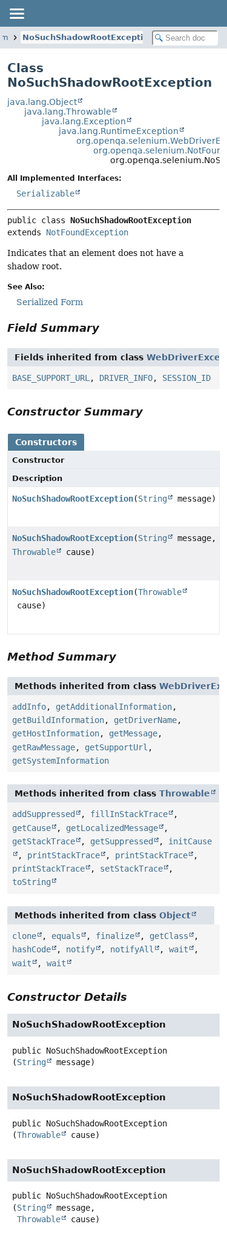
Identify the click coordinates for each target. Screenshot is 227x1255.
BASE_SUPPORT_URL (51, 378)
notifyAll (132, 949)
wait (178, 949)
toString (31, 882)
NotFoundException (87, 232)
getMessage (133, 733)
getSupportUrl (116, 747)
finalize (115, 936)
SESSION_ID (186, 378)
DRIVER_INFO (126, 378)
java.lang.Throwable (67, 111)
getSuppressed (121, 841)
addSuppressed (43, 814)
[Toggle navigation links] (16, 13)
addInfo (29, 707)
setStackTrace (131, 868)
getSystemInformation (60, 760)
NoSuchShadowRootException (88, 37)
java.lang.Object (42, 102)
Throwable (34, 552)
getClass (169, 936)
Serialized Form (49, 302)
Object (175, 915)
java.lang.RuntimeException (119, 131)
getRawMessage (43, 747)
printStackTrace (63, 855)
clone (24, 936)
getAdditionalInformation (114, 707)
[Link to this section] (108, 327)
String (152, 498)
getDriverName (145, 720)
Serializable (45, 193)
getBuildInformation (58, 720)
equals (66, 936)
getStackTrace (43, 841)
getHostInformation (55, 733)
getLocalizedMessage (112, 828)
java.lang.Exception (84, 121)
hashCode (31, 949)
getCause (31, 828)
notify (80, 949)
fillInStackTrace (129, 814)
